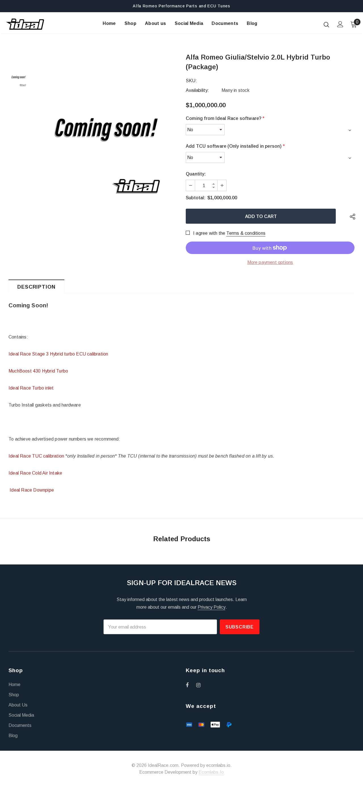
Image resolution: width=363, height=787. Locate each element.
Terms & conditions (245, 233)
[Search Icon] (326, 24)
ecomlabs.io (211, 772)
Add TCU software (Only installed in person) (235, 146)
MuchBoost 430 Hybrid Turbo (38, 371)
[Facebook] (191, 685)
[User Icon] (340, 24)
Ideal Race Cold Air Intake (35, 473)
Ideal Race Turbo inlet (31, 388)
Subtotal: (195, 197)
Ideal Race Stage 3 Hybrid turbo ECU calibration (58, 354)
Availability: (197, 90)
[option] (105, 128)
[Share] (351, 216)
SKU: (191, 80)
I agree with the (209, 233)
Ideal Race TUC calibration (36, 456)
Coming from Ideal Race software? (225, 118)
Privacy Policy (211, 607)
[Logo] (25, 24)
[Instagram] (201, 685)
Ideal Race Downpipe (31, 490)
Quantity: (196, 174)
